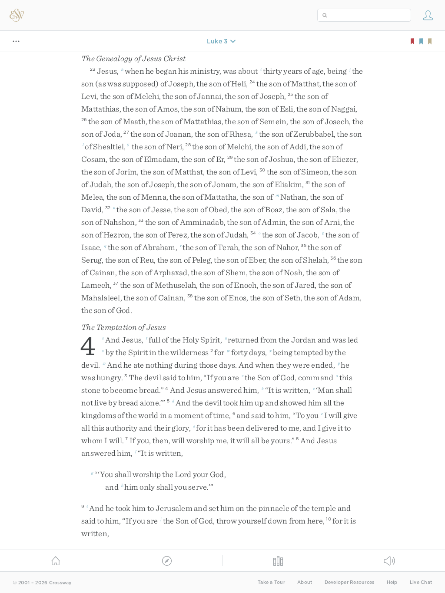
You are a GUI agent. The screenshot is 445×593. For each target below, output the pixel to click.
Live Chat (421, 582)
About (304, 582)
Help (392, 582)
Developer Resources (350, 582)
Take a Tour (271, 582)
